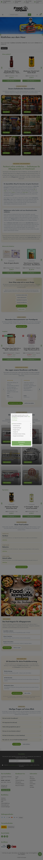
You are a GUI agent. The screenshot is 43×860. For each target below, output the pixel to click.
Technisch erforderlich (17, 423)
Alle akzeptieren (21, 442)
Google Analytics (16, 429)
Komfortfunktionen (16, 425)
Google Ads (15, 431)
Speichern (21, 444)
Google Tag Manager (17, 427)
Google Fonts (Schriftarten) (18, 436)
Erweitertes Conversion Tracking (19, 434)
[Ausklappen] (30, 423)
